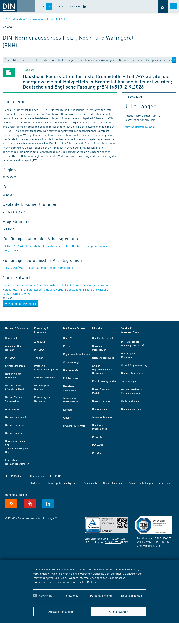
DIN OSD (96, 452)
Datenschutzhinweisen (47, 582)
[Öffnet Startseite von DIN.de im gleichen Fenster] (6, 18)
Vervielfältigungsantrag (134, 365)
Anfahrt (67, 417)
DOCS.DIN (97, 444)
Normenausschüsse (42, 18)
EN (42, 6)
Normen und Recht (15, 416)
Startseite (35, 483)
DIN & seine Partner (74, 328)
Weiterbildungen (130, 400)
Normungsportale (131, 408)
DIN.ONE (97, 436)
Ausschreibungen (102, 416)
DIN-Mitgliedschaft (102, 337)
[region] (89, 585)
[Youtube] (30, 503)
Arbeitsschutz (13, 408)
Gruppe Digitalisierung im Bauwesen (102, 369)
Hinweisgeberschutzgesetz (62, 483)
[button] (133, 595)
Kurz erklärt (12, 337)
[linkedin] (48, 503)
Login (61, 6)
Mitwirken (18, 18)
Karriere (68, 409)
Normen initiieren (102, 400)
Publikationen (71, 378)
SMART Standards (15, 365)
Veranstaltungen (72, 362)
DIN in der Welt (71, 370)
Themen (38, 357)
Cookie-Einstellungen (140, 483)
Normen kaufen (14, 432)
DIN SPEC (10, 357)
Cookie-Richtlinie (88, 582)
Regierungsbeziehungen (77, 354)
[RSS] (11, 503)
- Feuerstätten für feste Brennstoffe (37, 267)
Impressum (165, 483)
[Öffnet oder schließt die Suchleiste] (163, 6)
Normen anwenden (15, 424)
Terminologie (128, 381)
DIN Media (15, 475)
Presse (67, 345)
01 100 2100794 (113, 542)
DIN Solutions (37, 475)
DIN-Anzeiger (99, 408)
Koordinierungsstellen (104, 381)
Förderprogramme (44, 377)
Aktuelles (39, 341)
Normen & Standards (16, 328)
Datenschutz (90, 483)
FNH (62, 18)
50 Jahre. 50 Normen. (74, 425)
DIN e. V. (67, 337)
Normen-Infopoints (132, 373)
